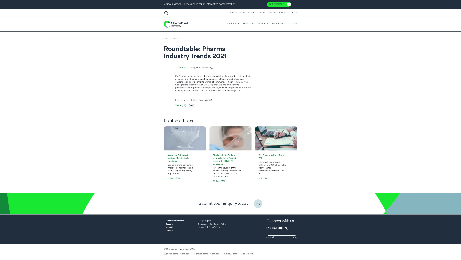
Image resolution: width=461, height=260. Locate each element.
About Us (169, 227)
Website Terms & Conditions (177, 254)
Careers (293, 13)
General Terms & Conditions (207, 254)
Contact (292, 24)
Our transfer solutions (175, 221)
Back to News (172, 39)
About (231, 13)
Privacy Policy (230, 254)
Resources (277, 24)
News (263, 13)
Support (262, 24)
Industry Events (248, 13)
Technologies (276, 13)
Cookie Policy (247, 254)
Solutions (232, 24)
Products (248, 24)
